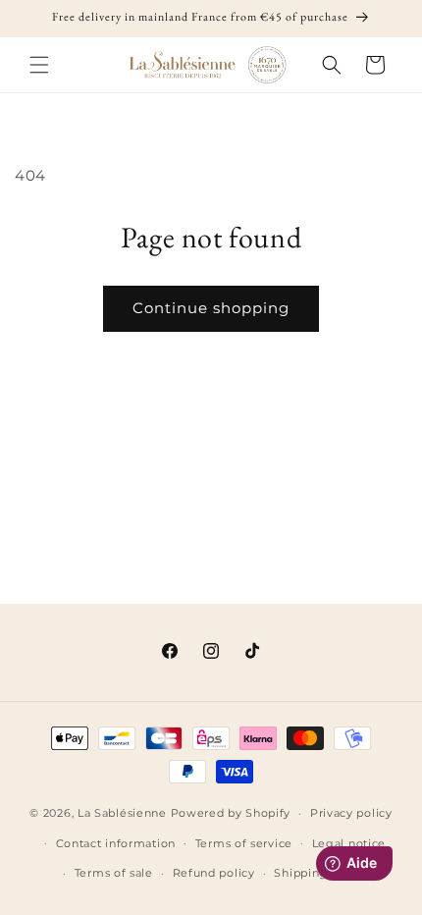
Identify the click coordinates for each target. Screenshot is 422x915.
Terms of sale (114, 873)
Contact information (116, 843)
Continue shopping (211, 307)
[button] (39, 64)
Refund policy (214, 873)
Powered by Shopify (231, 813)
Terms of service (243, 843)
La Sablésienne (122, 813)
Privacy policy (351, 813)
